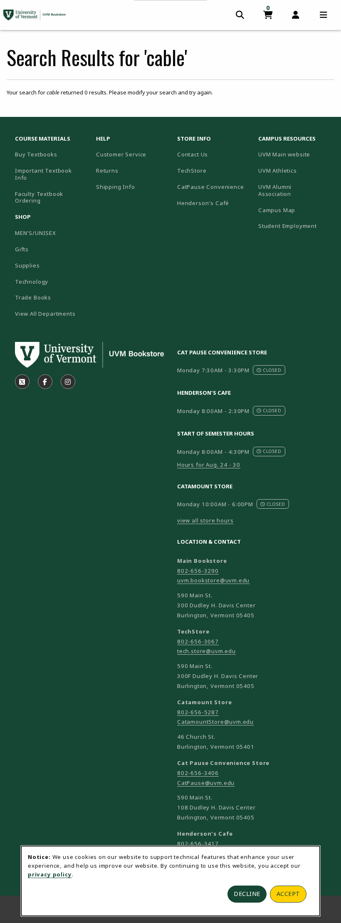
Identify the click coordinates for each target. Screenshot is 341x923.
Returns (107, 170)
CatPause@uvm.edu (206, 783)
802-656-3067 (198, 641)
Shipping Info (115, 187)
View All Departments (45, 313)
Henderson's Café (203, 203)
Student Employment (295, 226)
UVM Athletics (295, 170)
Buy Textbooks (36, 154)
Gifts (22, 249)
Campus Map (295, 210)
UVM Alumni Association (295, 190)
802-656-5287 (198, 712)
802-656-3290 (198, 570)
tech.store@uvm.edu (206, 651)
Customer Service (121, 154)
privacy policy (50, 874)
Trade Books (33, 297)
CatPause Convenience (210, 187)
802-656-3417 (198, 843)
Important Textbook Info (43, 174)
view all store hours (205, 520)
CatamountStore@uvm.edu (215, 721)
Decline (247, 894)
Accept (288, 894)
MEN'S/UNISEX (35, 233)
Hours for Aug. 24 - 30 (208, 464)
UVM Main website (295, 154)
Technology (31, 281)
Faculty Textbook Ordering (39, 197)
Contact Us (192, 154)
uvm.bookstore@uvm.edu (213, 580)
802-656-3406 (198, 773)
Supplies (27, 265)
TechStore (191, 170)
